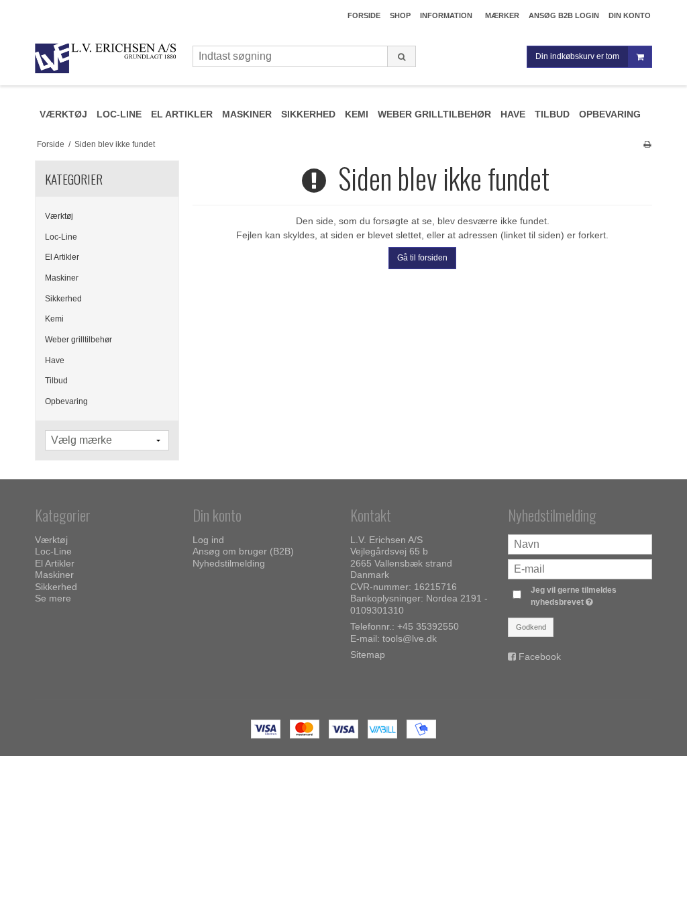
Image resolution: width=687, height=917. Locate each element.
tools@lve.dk (409, 638)
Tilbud (56, 380)
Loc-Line (61, 237)
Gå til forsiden (422, 257)
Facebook (540, 656)
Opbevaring (66, 401)
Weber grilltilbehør (78, 339)
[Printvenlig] (647, 144)
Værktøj (59, 216)
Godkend (531, 627)
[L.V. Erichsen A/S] (107, 59)
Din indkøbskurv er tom (577, 56)
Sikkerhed (63, 298)
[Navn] (580, 543)
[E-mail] (580, 568)
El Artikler (62, 257)
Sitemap (367, 654)
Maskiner (61, 278)
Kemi (54, 319)
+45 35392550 (428, 626)
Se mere (53, 598)
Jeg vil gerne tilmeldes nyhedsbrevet (590, 595)
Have (54, 360)
